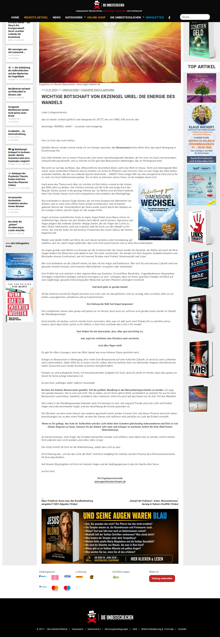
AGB (135, 629)
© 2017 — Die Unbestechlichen (52, 629)
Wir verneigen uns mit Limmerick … (17, 51)
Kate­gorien (73, 17)
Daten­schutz (94, 629)
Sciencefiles (14, 55)
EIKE (10, 40)
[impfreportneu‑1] (201, 184)
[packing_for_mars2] (201, 397)
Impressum (77, 629)
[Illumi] (201, 314)
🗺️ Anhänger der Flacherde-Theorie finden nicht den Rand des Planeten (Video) (18, 179)
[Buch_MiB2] (201, 359)
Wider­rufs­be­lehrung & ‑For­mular (157, 629)
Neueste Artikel (36, 17)
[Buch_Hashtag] (201, 269)
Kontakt (182, 629)
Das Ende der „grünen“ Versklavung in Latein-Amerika (16, 226)
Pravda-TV (13, 79)
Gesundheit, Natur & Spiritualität (97, 90)
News (57, 17)
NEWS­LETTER (155, 17)
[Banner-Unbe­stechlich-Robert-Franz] (201, 87)
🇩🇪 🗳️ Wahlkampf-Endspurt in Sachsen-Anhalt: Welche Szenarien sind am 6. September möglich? (19, 155)
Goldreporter (14, 119)
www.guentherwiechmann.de (110, 481)
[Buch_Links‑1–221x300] (201, 226)
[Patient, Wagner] (19, 301)
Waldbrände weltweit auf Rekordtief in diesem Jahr (19, 91)
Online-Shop (96, 17)
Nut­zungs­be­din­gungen (116, 629)
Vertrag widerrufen (162, 578)
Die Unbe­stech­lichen (125, 17)
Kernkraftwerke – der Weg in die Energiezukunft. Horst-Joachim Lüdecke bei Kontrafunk (19, 29)
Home (15, 17)
